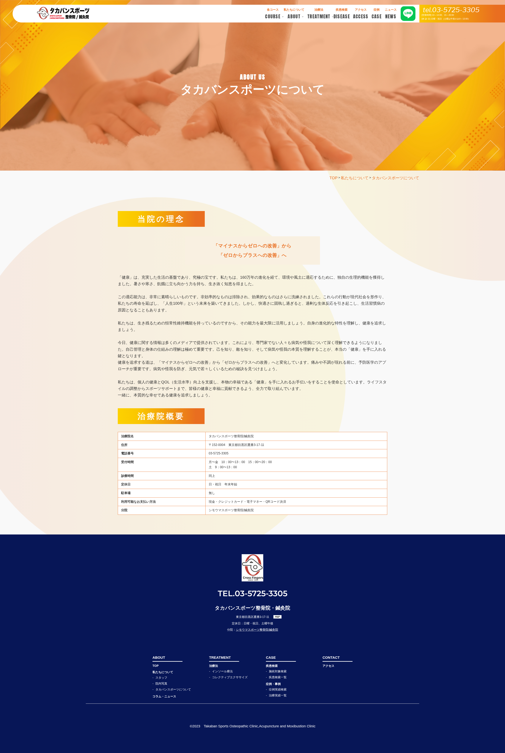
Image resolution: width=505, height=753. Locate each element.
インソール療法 (222, 671)
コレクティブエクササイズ (230, 677)
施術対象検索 (278, 671)
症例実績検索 (278, 689)
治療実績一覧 (278, 695)
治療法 (213, 665)
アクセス (328, 665)
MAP (277, 616)
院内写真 (161, 683)
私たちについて (162, 672)
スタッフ (161, 677)
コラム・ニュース (164, 696)
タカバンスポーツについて (173, 689)
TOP (155, 665)
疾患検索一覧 (278, 677)
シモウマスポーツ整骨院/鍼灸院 (257, 629)
